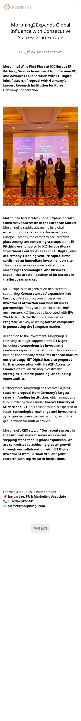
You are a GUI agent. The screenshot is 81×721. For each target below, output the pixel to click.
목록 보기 (40, 528)
